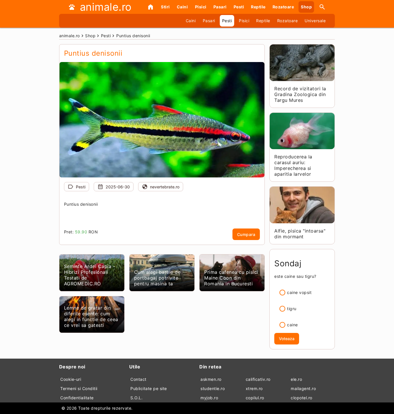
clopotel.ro (301, 397)
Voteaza (286, 338)
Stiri (165, 6)
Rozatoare (283, 6)
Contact (138, 379)
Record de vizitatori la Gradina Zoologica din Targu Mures (300, 94)
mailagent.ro (303, 388)
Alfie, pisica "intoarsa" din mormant (299, 233)
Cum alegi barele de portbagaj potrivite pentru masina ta (157, 277)
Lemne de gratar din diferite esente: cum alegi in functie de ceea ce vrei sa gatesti (91, 316)
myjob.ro (209, 397)
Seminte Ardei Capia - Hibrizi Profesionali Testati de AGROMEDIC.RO (89, 274)
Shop (306, 6)
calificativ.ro (258, 379)
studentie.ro (212, 388)
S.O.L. (136, 397)
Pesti (239, 6)
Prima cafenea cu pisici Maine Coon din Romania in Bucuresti (231, 277)
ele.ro (296, 379)
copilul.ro (255, 397)
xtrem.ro (254, 388)
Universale (315, 20)
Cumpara (246, 234)
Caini (182, 6)
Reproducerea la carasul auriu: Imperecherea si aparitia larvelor (293, 165)
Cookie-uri (70, 379)
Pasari (220, 6)
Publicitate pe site (148, 388)
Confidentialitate (77, 397)
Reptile (258, 6)
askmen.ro (211, 379)
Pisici (201, 6)
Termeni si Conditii (78, 388)
